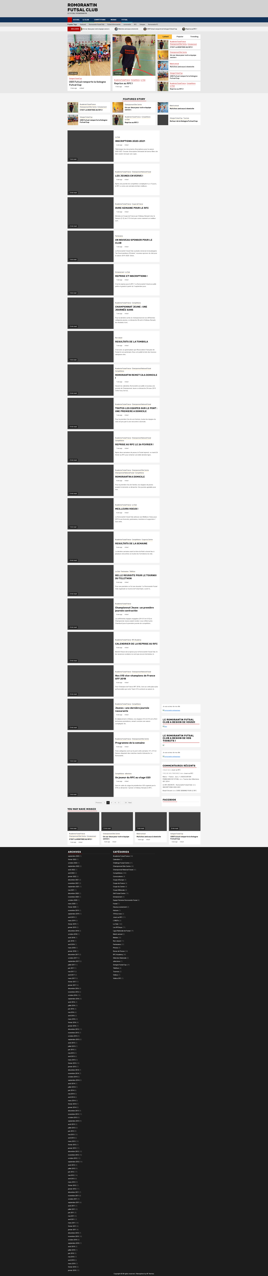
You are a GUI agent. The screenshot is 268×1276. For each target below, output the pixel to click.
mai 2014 (71, 1094)
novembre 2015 (73, 1033)
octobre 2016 (72, 995)
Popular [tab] (179, 37)
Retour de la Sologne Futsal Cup (184, 121)
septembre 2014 (73, 1080)
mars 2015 (71, 1060)
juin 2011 (71, 1213)
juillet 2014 (71, 1087)
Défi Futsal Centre (119, 893)
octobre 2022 (72, 863)
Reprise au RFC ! (158, 29)
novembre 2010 (73, 1236)
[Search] (199, 20)
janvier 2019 (72, 927)
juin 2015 (71, 1050)
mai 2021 (71, 890)
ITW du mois (117, 914)
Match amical (174, 64)
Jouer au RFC (176, 770)
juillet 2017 (71, 965)
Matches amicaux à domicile (95, 29)
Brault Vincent (167, 791)
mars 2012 (71, 1182)
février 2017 (72, 982)
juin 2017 (71, 968)
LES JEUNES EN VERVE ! (129, 175)
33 (126, 802)
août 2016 (71, 1002)
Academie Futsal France (77, 79)
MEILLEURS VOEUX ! (126, 508)
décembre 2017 (73, 954)
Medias (113, 20)
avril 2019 (71, 917)
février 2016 (72, 1022)
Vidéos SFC (117, 978)
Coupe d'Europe (118, 880)
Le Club (86, 20)
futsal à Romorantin (113, 24)
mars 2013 (71, 1141)
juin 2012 (71, 1172)
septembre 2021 (73, 887)
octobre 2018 (72, 934)
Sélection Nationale (119, 958)
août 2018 (71, 938)
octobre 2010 (72, 1240)
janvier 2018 (72, 951)
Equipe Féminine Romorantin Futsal (125, 900)
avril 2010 (71, 1260)
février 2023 (72, 859)
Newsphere (140, 1274)
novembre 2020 (73, 897)
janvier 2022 (72, 876)
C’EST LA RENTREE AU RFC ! (182, 29)
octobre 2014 (72, 1077)
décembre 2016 (73, 988)
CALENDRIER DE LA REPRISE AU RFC (136, 643)
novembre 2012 (73, 1155)
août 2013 (71, 1124)
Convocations (118, 876)
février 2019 (72, 924)
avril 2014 (71, 1097)
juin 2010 (71, 1253)
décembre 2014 (73, 1070)
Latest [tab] (165, 37)
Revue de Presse (119, 951)
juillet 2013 (71, 1128)
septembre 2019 (73, 914)
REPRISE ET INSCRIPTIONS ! (131, 276)
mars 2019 (71, 921)
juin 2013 (71, 1131)
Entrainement (73, 81)
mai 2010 (71, 1257)
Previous (99, 802)
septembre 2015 (73, 1039)
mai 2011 (71, 1216)
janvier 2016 (72, 1026)
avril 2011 (71, 1219)
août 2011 (71, 1206)
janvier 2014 (72, 1107)
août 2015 (71, 1043)
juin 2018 (71, 941)
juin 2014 (71, 1090)
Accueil (76, 20)
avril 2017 (71, 975)
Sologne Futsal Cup (176, 73)
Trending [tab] (194, 37)
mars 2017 (71, 978)
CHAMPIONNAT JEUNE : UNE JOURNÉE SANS (131, 308)
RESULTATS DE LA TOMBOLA (131, 341)
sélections (128, 773)
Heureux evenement (120, 907)
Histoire (115, 910)
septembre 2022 (73, 866)
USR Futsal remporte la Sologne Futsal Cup (128, 29)
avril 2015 (71, 1056)
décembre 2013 (73, 1111)
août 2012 (71, 1165)
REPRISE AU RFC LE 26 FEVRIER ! (134, 444)
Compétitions (99, 20)
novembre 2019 (73, 910)
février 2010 (72, 1267)
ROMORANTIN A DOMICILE (130, 476)
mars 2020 (71, 904)
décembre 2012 (73, 1151)
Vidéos (115, 975)
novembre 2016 (73, 992)
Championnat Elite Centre (94, 79)
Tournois (186, 118)
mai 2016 (71, 1012)
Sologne (142, 24)
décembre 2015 (73, 1029)
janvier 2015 (72, 1067)
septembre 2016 (73, 999)
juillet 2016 (71, 1005)
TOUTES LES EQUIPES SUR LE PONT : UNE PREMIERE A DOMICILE (136, 410)
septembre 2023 (73, 856)
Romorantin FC (153, 24)
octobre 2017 (72, 958)
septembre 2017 (73, 961)
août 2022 (71, 870)
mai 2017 (71, 972)
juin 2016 (71, 1009)
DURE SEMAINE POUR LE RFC (132, 208)
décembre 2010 (73, 1233)
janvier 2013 (72, 1148)
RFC (135, 24)
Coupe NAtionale (119, 890)
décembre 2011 (73, 1192)
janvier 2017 (72, 985)
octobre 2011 (72, 1199)
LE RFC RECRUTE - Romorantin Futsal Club (177, 785)
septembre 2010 (73, 1243)
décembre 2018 (73, 931)
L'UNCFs (116, 921)
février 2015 (72, 1063)
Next (129, 802)
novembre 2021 (73, 883)
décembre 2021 (73, 880)
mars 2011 (71, 1223)
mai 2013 (71, 1134)
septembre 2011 (73, 1202)
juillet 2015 (71, 1046)
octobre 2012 (72, 1158)
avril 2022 (71, 873)
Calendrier (116, 859)
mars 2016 (71, 1019)
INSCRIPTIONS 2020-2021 (130, 141)
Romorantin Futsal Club (83, 7)
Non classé (118, 338)
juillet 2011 (71, 1209)
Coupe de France (137, 204)
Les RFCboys (117, 927)
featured (83, 24)
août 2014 (71, 1084)
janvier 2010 (72, 1270)
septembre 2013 (73, 1121)
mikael (82, 88)
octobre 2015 (72, 1036)
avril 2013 (71, 1138)
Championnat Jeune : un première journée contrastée (134, 609)
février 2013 (72, 1145)
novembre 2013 (73, 1114)
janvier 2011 (72, 1230)
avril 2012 (71, 1179)
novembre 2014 (73, 1073)
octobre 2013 (72, 1117)
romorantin (127, 24)
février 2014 (72, 1104)
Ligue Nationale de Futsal (121, 931)
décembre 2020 (73, 893)
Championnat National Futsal (141, 172)
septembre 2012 (73, 1162)
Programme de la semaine (130, 742)
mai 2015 (71, 1053)
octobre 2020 (72, 900)
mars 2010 (71, 1264)
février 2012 (72, 1185)
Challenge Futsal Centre (121, 863)
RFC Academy (136, 640)
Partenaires (119, 236)
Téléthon (132, 571)
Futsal (125, 20)
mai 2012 (71, 1175)
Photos (115, 948)
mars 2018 (71, 948)
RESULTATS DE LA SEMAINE (131, 543)
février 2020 (72, 907)
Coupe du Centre (147, 539)
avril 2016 (71, 1016)
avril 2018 (71, 944)
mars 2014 (71, 1101)
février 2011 (72, 1226)
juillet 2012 (71, 1168)
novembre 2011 (73, 1196)
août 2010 (71, 1246)
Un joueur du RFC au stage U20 (133, 777)
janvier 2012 (72, 1189)
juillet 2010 (71, 1250)
